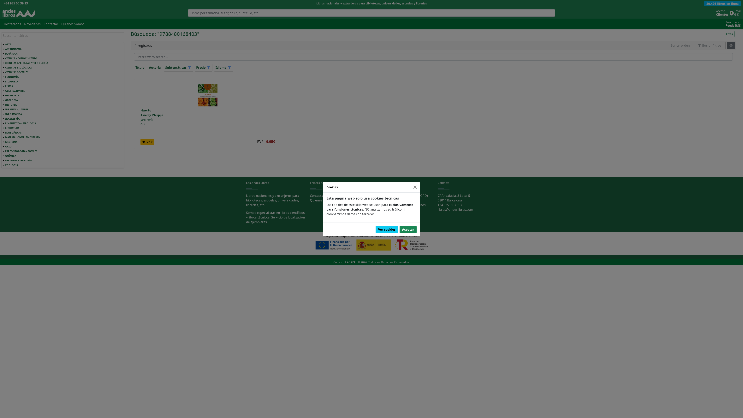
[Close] (415, 187)
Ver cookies (386, 229)
